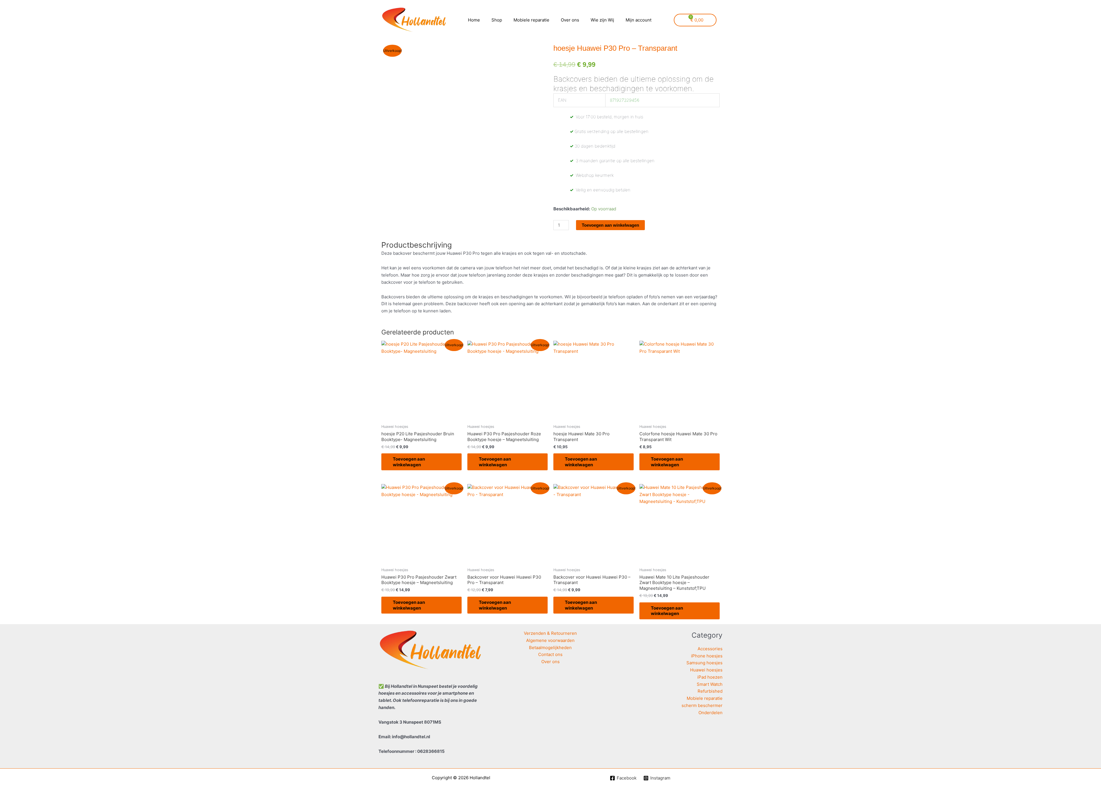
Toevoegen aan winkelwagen (610, 225)
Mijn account (638, 20)
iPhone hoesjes (707, 656)
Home (474, 20)
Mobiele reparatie (531, 20)
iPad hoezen (710, 677)
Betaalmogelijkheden (550, 647)
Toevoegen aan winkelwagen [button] (409, 461)
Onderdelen (710, 712)
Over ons (570, 20)
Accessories (710, 648)
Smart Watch (710, 684)
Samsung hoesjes (704, 662)
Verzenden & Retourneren (550, 633)
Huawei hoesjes (706, 670)
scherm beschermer (702, 705)
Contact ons (550, 654)
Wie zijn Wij (602, 20)
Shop (496, 20)
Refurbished (710, 691)
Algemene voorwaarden (550, 640)
